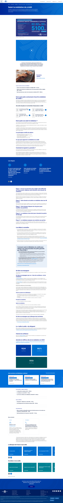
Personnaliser (51, 500)
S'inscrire (31, 486)
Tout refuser (57, 498)
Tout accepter (52, 498)
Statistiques (27, 494)
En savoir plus (26, 172)
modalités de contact (34, 258)
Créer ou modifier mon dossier (40, 78)
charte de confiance (22, 335)
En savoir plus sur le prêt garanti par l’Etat (23, 265)
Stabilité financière (28, 493)
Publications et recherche (15, 494)
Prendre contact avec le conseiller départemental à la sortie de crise (26, 263)
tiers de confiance (19, 278)
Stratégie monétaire (14, 493)
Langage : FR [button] (54, 1)
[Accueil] (4, 491)
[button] (60, 1)
